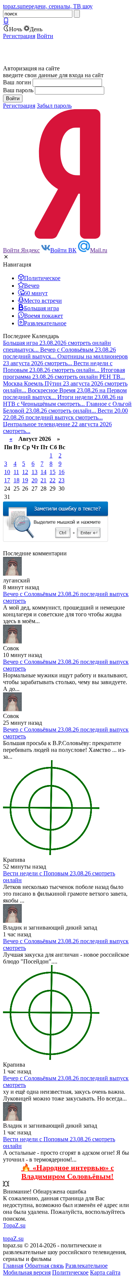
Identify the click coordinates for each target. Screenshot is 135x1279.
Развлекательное (86, 1265)
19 (25, 480)
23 (61, 480)
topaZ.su (13, 1238)
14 (43, 472)
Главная (13, 1265)
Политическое (70, 1272)
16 (61, 472)
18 (17, 480)
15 (53, 472)
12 (25, 472)
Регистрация (19, 36)
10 (7, 472)
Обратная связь (44, 1265)
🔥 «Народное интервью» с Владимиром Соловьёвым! (67, 1171)
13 (35, 472)
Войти (45, 36)
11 (16, 472)
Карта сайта (105, 1272)
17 (7, 480)
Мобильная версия (27, 1272)
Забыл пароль (54, 105)
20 (35, 480)
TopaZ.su (14, 1225)
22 (53, 480)
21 (43, 480)
